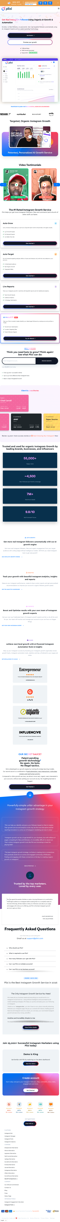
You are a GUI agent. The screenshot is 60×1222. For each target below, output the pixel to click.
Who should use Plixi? (16, 948)
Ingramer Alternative (10, 1153)
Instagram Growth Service (15, 999)
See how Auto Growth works (11, 556)
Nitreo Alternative (10, 1150)
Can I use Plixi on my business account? (22, 969)
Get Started (31, 1090)
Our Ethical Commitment (12, 1184)
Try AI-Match (29, 338)
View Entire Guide (31, 1027)
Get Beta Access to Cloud (10, 659)
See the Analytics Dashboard (11, 589)
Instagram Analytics (10, 1141)
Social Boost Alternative (11, 1176)
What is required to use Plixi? (18, 953)
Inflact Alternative (9, 1173)
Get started (30, 243)
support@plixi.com (35, 938)
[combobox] (3, 1220)
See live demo (31, 1063)
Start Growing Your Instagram (42, 436)
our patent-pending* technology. (28, 29)
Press (6, 1193)
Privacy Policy (45, 1218)
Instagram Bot (8, 1133)
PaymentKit (35, 1211)
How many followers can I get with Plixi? (22, 958)
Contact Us (8, 1187)
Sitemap (52, 1218)
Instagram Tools (9, 1139)
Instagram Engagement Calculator (14, 1202)
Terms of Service (34, 1218)
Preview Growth (46, 361)
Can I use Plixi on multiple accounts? (21, 964)
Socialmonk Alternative (11, 1162)
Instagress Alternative (11, 1170)
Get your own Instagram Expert (12, 625)
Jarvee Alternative (10, 1167)
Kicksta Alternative (10, 1164)
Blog (6, 1190)
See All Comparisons (10, 1179)
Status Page (8, 1196)
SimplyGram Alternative (11, 1147)
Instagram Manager (10, 1136)
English (2, 1220)
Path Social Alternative (11, 1156)
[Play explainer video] (30, 136)
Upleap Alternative (10, 1159)
